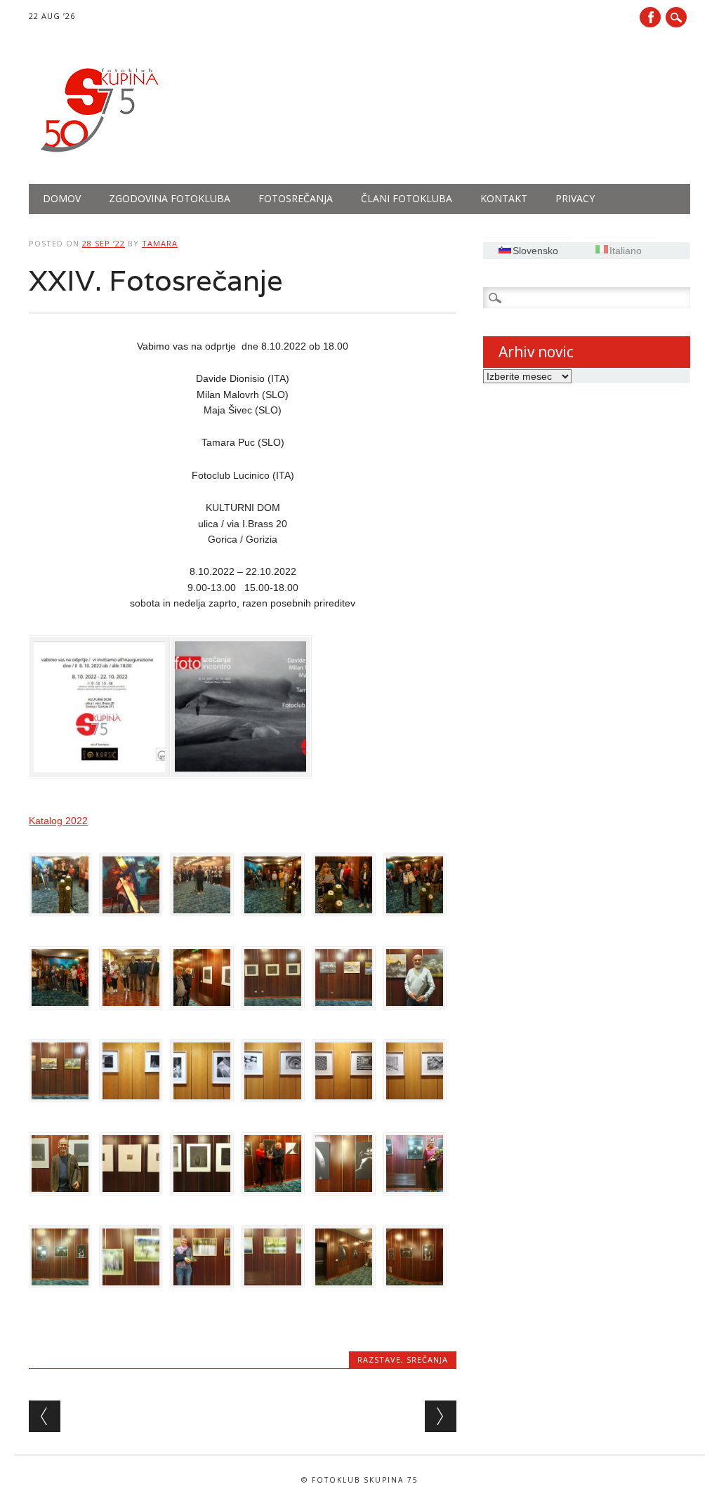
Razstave (379, 1359)
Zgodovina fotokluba (169, 198)
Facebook (650, 17)
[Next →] (440, 1416)
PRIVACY (575, 198)
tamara (160, 243)
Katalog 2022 (58, 820)
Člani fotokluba (406, 198)
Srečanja (427, 1359)
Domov (62, 198)
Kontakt (503, 198)
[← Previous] (44, 1416)
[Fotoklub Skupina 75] (99, 155)
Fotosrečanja (295, 198)
